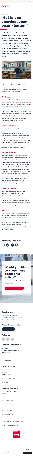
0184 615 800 (7, 360)
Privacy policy (8, 410)
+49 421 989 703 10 (9, 404)
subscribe (8, 329)
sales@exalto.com (9, 356)
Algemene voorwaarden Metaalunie (14, 421)
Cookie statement (9, 414)
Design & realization (11, 425)
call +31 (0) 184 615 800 (15, 288)
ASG (29, 102)
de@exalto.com (8, 400)
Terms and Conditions (10, 417)
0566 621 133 (7, 382)
